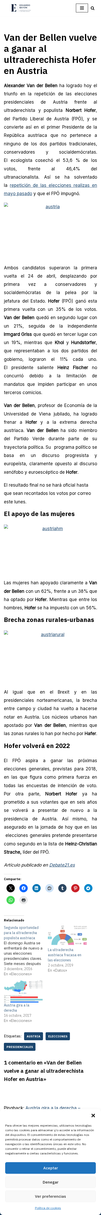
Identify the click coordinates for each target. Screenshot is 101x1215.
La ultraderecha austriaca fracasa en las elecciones (64, 954)
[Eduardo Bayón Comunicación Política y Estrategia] (21, 8)
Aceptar (50, 1168)
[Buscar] (93, 8)
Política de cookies (48, 1208)
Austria (33, 1036)
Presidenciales (19, 1047)
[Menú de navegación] (82, 8)
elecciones (57, 1036)
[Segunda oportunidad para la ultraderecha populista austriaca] (26, 951)
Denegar (51, 1182)
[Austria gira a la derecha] (23, 991)
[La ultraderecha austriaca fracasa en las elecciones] (67, 936)
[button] (93, 1115)
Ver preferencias (50, 1196)
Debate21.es (62, 865)
